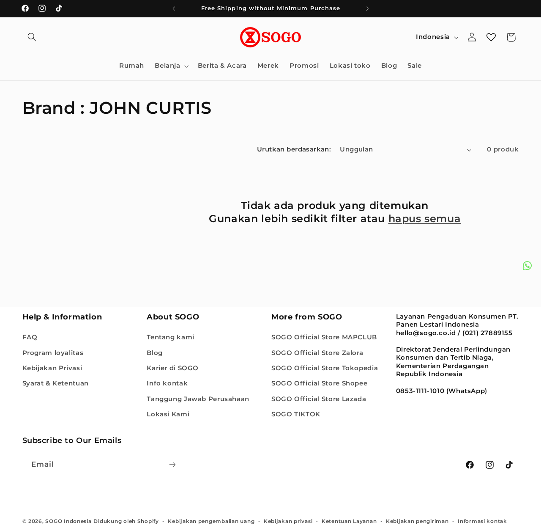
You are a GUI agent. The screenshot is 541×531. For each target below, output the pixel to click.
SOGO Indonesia (68, 521)
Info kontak (167, 383)
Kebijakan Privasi (52, 368)
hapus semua (424, 218)
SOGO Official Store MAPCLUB (324, 337)
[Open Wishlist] (491, 37)
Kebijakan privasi (288, 521)
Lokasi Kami (168, 414)
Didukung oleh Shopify (125, 521)
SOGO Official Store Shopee (319, 383)
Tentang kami (170, 337)
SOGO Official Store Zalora (317, 353)
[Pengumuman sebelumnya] (173, 8)
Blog (155, 353)
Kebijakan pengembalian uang (211, 521)
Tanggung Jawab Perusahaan (198, 399)
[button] (32, 37)
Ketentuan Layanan (349, 521)
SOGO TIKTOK (295, 414)
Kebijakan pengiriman (417, 521)
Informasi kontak (482, 521)
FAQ (30, 337)
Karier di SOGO (173, 368)
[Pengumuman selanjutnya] (367, 8)
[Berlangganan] (172, 464)
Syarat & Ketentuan (55, 383)
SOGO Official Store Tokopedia (324, 368)
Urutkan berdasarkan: (294, 149)
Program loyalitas (53, 353)
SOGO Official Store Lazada (318, 399)
